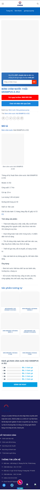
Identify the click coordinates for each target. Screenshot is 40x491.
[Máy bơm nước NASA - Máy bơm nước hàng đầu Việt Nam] (20, 3)
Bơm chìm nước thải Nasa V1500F (30, 353)
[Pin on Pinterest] (18, 118)
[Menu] (3, 3)
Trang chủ (9, 11)
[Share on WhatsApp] (3, 118)
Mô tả (5, 126)
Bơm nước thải (14, 110)
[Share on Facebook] (7, 118)
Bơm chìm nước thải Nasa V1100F (10, 353)
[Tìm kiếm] (37, 4)
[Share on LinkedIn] (22, 118)
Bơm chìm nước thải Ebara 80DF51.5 (10, 331)
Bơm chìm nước (7, 130)
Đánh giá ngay (20, 385)
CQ (3, 214)
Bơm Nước (18, 11)
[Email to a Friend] (14, 118)
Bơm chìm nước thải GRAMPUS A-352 (17, 113)
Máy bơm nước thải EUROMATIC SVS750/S (10, 309)
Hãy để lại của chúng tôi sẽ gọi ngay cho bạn (21, 76)
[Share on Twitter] (11, 118)
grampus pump (29, 11)
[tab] (20, 126)
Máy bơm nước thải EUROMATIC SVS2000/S (30, 331)
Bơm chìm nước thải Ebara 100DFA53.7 (29, 309)
